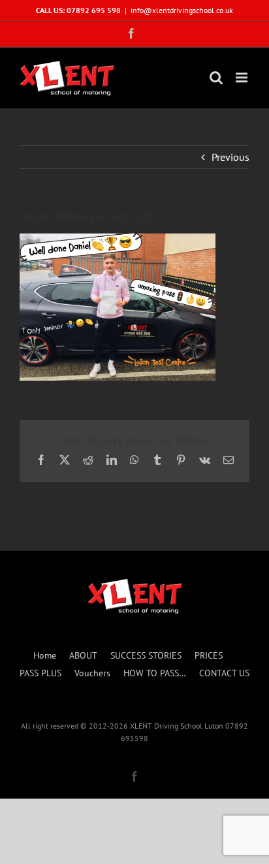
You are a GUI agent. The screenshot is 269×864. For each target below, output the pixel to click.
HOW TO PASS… (154, 673)
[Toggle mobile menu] (242, 77)
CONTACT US (224, 673)
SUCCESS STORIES (146, 655)
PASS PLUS (40, 673)
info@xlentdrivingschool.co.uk (182, 10)
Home (44, 655)
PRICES (209, 655)
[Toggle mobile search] (216, 77)
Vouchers (92, 673)
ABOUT (83, 655)
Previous (230, 157)
